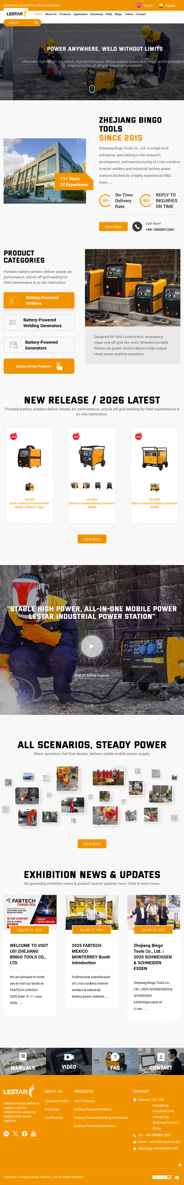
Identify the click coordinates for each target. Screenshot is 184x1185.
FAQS (108, 14)
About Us (51, 14)
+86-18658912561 (160, 229)
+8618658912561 (163, 1148)
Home (39, 14)
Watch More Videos (92, 675)
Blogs (118, 14)
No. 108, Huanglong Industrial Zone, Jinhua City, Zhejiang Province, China (166, 1113)
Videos (129, 14)
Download (96, 14)
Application (80, 14)
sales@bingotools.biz (162, 1141)
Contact (141, 14)
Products (65, 14)
